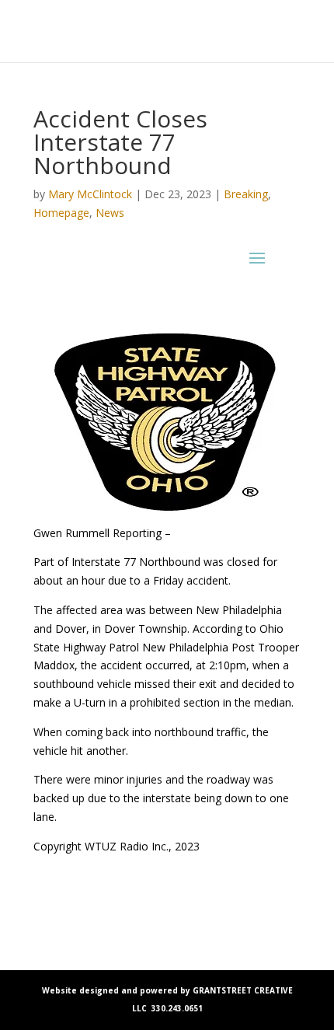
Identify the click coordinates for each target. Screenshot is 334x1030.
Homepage (61, 212)
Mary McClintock (90, 194)
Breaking (246, 194)
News (110, 212)
